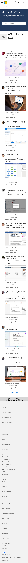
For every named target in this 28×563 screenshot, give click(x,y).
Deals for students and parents (8, 471)
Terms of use (12, 557)
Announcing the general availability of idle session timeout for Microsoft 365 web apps (15, 189)
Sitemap (3, 555)
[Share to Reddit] (14, 400)
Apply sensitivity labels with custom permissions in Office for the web (15, 52)
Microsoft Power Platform (6, 491)
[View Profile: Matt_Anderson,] (3, 327)
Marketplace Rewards (6, 521)
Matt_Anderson (9, 348)
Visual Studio (4, 523)
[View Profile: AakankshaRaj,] (3, 358)
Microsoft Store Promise (6, 447)
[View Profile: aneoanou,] (3, 122)
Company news (5, 535)
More (18, 48)
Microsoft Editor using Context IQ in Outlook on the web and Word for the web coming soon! (15, 122)
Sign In (24, 2)
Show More (15, 392)
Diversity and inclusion (6, 543)
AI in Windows (4, 419)
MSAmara (7, 282)
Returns (3, 439)
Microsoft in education (6, 456)
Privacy (16, 555)
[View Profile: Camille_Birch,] (3, 53)
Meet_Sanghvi (8, 112)
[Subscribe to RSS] (19, 400)
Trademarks (18, 557)
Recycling (10, 559)
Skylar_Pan (7, 317)
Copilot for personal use (6, 417)
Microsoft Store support (6, 437)
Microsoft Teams (5, 493)
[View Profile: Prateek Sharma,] (3, 155)
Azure (3, 506)
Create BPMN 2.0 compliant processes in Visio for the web (15, 87)
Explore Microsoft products (7, 422)
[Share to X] (11, 400)
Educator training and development (8, 469)
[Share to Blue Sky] (16, 400)
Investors (3, 540)
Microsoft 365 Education (6, 464)
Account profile (5, 432)
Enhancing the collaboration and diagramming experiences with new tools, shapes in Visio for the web (15, 358)
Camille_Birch (8, 77)
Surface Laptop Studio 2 (6, 412)
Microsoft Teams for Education (7, 461)
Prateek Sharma (9, 180)
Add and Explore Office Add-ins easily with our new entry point (15, 292)
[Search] (15, 2)
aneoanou (7, 145)
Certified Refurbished (6, 444)
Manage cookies (5, 557)
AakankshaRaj (8, 383)
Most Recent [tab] (5, 48)
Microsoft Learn (5, 511)
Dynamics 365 (4, 486)
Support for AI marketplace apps (8, 513)
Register (19, 2)
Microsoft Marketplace (6, 518)
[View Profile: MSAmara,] (3, 257)
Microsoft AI (4, 481)
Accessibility (4, 545)
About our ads (16, 559)
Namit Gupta (8, 214)
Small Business (4, 498)
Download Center (5, 434)
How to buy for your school (7, 466)
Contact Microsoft (10, 555)
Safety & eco (4, 559)
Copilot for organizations (6, 414)
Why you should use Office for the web (15, 223)
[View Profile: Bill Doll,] (3, 224)
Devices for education (6, 459)
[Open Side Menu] (2, 2)
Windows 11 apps (5, 424)
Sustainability (4, 548)
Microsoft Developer (6, 508)
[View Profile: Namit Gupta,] (3, 190)
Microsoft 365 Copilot (6, 496)
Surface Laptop (4, 409)
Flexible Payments (5, 449)
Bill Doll (7, 247)
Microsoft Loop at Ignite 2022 (13, 326)
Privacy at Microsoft (5, 538)
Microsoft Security (5, 483)
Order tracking (4, 442)
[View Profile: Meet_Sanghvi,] (3, 87)
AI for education (5, 474)
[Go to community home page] (5, 2)
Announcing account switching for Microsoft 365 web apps (14, 257)
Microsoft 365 (4, 6)
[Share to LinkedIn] (6, 400)
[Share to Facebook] (9, 400)
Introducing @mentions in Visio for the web (15, 155)
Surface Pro (4, 407)
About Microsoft (5, 533)
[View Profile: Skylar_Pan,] (3, 292)
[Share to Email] (22, 400)
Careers (3, 530)
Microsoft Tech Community (7, 516)
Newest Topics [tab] (12, 48)
